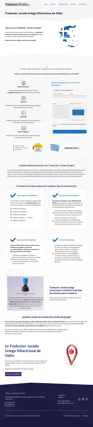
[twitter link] (83, 399)
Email (72, 94)
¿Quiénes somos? (63, 4)
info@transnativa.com (15, 92)
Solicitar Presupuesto (13, 374)
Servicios (53, 4)
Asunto (55, 103)
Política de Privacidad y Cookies (72, 416)
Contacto (73, 4)
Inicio (45, 4)
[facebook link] (87, 399)
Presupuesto (82, 4)
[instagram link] (79, 399)
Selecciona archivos (78, 112)
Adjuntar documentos (76, 103)
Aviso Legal (85, 416)
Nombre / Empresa (58, 94)
